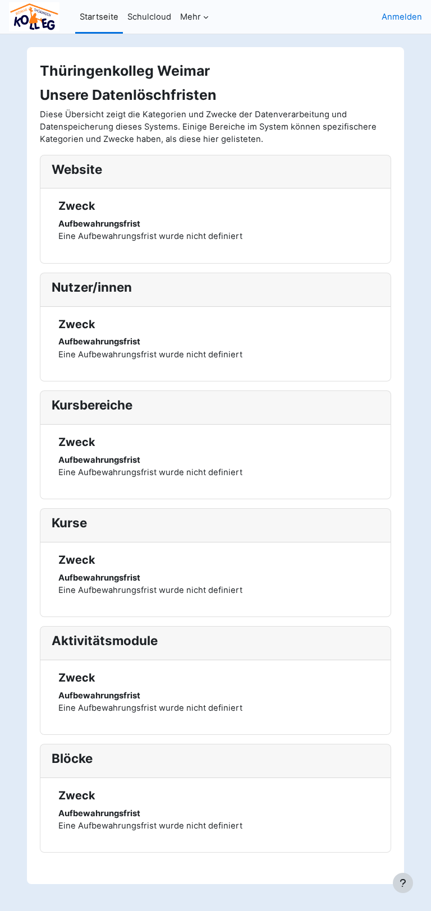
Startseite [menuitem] (99, 17)
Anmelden (402, 17)
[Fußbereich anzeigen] (403, 883)
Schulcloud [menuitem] (149, 17)
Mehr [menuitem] (190, 17)
